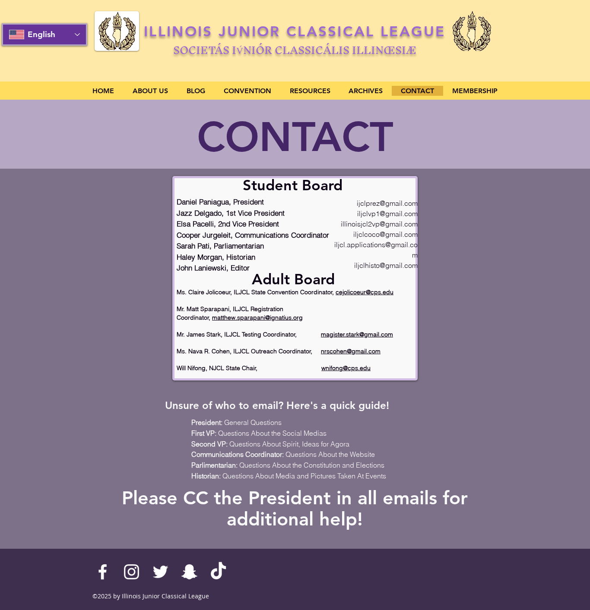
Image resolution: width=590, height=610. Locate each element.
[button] (150, 91)
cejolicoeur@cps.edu (364, 292)
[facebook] (102, 572)
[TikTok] (218, 572)
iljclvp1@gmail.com (387, 213)
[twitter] (160, 572)
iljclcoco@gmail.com (385, 234)
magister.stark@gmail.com (357, 334)
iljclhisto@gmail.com (386, 265)
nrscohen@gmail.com (351, 351)
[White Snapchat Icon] (189, 572)
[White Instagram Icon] (131, 572)
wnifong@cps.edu (346, 368)
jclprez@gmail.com (388, 203)
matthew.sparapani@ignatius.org (257, 317)
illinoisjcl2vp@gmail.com (379, 224)
